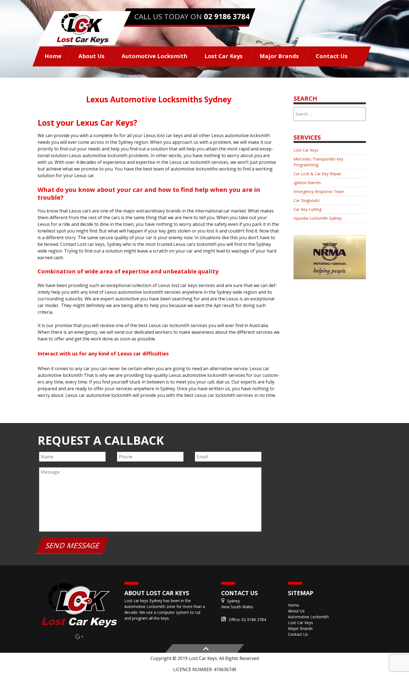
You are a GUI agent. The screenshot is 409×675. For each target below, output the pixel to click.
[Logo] (79, 605)
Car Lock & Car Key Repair (317, 173)
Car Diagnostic (307, 200)
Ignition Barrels (307, 182)
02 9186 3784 (227, 16)
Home (53, 56)
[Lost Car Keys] (84, 28)
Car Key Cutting (307, 209)
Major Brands (279, 56)
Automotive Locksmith (155, 56)
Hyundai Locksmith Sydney (318, 218)
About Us (91, 56)
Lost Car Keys (223, 56)
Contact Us (332, 56)
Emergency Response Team (319, 191)
